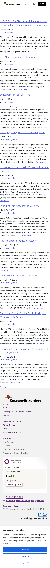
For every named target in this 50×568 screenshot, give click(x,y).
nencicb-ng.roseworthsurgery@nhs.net (25, 500)
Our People (7, 408)
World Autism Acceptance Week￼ (19, 205)
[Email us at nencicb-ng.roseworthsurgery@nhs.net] (34, 3)
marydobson (8, 32)
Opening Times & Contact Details (17, 411)
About (5, 404)
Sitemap (6, 428)
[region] (25, 547)
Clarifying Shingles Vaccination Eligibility (22, 132)
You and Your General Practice (15, 453)
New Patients (8, 442)
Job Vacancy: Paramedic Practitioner (20, 275)
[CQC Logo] (12, 464)
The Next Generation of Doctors (17, 56)
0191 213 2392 (14, 497)
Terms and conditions (12, 421)
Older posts (5, 387)
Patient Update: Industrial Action (18, 240)
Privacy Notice (9, 425)
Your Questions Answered (14, 449)
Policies (6, 415)
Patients (7, 438)
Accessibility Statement (13, 432)
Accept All (25, 550)
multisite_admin (10, 139)
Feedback (7, 445)
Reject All (25, 563)
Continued (24, 89)
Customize (25, 556)
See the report (13, 485)
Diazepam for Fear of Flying (15, 94)
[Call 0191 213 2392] (30, 3)
